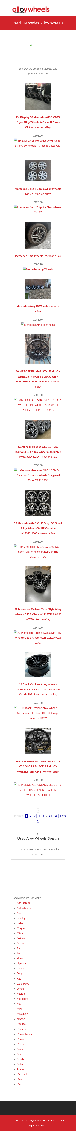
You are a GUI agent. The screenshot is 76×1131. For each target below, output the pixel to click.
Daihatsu (22, 938)
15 (56, 815)
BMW (20, 923)
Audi (19, 912)
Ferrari (20, 943)
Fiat (19, 948)
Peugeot (21, 1023)
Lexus (20, 988)
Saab (20, 1049)
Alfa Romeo (23, 902)
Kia (19, 978)
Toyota (20, 1069)
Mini (19, 1008)
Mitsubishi (22, 1013)
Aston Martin (24, 908)
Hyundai (21, 963)
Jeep (19, 973)
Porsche (22, 1029)
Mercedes (22, 998)
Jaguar (21, 968)
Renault (21, 1039)
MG (19, 1003)
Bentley (21, 918)
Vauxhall (22, 1074)
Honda (20, 958)
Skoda (20, 1059)
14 (50, 815)
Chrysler (22, 928)
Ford (19, 953)
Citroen (21, 933)
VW (19, 1084)
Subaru (21, 1064)
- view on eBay (38, 122)
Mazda (21, 993)
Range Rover (24, 1033)
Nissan (21, 1018)
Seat (19, 1054)
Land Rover (23, 983)
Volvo (20, 1079)
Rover (20, 1044)
